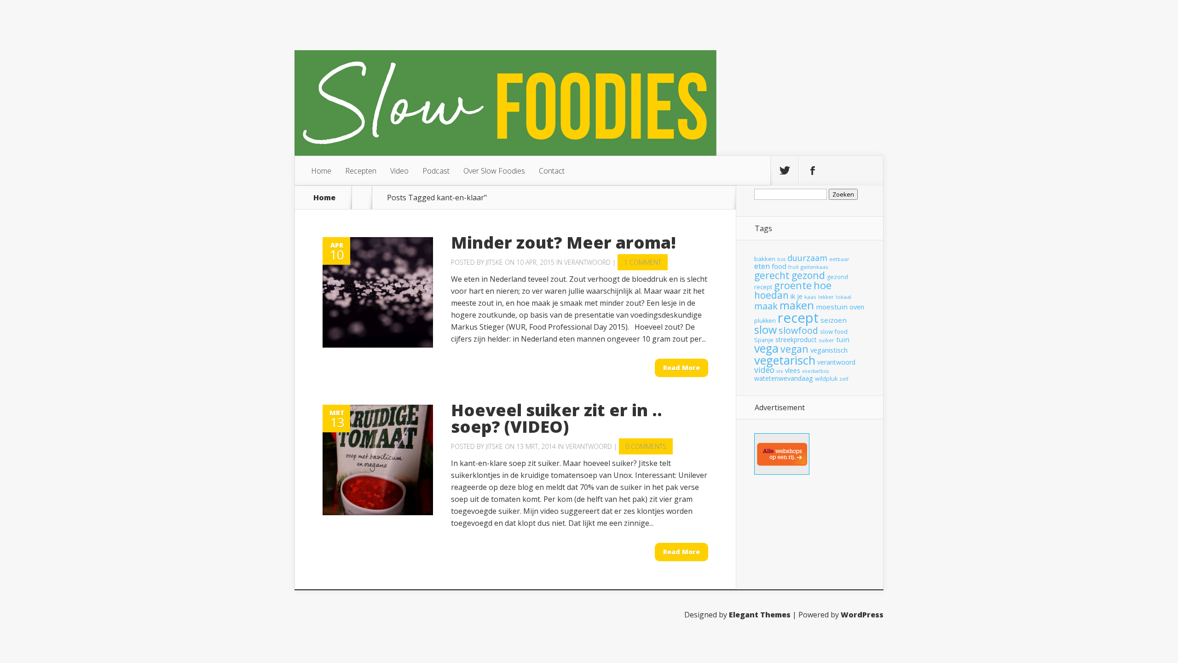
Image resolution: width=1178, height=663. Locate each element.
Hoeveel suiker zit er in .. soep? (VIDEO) (556, 418)
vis (779, 370)
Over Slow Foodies (494, 171)
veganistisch (829, 350)
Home (321, 171)
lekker (826, 296)
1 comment (642, 262)
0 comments (645, 446)
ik (793, 296)
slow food (834, 331)
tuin (842, 339)
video (764, 369)
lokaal (843, 296)
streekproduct (796, 339)
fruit (793, 266)
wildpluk (826, 379)
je (800, 296)
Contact (552, 171)
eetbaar (839, 259)
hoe (823, 285)
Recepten (360, 171)
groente (793, 285)
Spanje (764, 340)
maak (766, 306)
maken (797, 305)
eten (762, 266)
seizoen (833, 320)
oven (856, 306)
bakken (764, 259)
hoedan (771, 295)
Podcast (436, 171)
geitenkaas (814, 266)
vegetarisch (784, 360)
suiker (826, 340)
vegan (794, 348)
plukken (765, 321)
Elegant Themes (760, 615)
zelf (844, 379)
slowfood (798, 330)
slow (765, 329)
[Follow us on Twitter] (784, 171)
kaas (810, 296)
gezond (808, 275)
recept (798, 317)
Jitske (494, 262)
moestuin (832, 306)
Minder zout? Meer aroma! (563, 242)
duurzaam (807, 257)
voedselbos (815, 371)
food (779, 266)
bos (781, 259)
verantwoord (836, 362)
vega (766, 348)
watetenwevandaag (783, 378)
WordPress (862, 615)
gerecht (772, 275)
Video (399, 171)
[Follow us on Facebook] (812, 171)
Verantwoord (587, 262)
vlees (792, 370)
